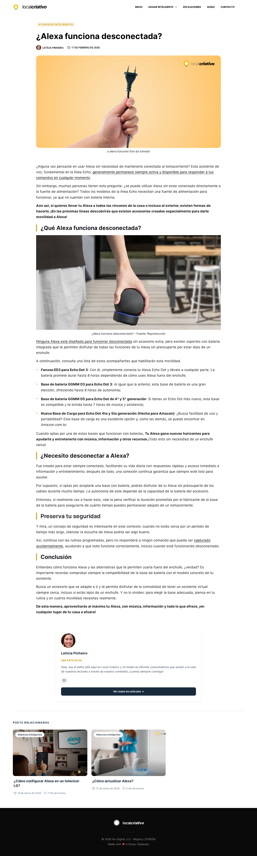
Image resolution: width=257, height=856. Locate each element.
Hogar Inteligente (160, 6)
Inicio (138, 6)
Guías (211, 6)
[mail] (64, 680)
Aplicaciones (192, 6)
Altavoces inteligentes (56, 24)
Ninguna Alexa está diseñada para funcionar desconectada (84, 341)
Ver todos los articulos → (128, 691)
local (34, 7)
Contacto (228, 6)
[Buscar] (243, 7)
